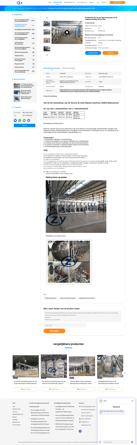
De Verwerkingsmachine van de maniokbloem (24, 33)
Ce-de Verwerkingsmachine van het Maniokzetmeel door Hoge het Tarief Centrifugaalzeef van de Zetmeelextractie (40, 430)
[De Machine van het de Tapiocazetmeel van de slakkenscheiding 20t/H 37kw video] (67, 32)
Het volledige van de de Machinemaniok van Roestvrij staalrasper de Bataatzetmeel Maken (40, 413)
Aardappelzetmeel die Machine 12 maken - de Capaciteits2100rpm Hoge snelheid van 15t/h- (64, 409)
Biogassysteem (24, 64)
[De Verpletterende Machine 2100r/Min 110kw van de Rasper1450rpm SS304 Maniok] (110, 366)
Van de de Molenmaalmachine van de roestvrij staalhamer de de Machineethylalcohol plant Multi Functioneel (64, 418)
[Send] (132, 442)
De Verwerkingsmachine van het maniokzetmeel (39, 404)
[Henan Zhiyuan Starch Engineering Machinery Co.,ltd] (20, 3)
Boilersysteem (24, 67)
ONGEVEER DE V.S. (18, 414)
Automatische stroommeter (24, 43)
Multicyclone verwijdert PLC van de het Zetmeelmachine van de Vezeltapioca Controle (82, 383)
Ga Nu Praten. (117, 2)
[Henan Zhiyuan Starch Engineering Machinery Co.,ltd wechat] (24, 120)
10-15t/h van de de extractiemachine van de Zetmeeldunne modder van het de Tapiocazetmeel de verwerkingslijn (27, 85)
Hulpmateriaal (24, 55)
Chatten (24, 125)
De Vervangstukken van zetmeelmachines (24, 71)
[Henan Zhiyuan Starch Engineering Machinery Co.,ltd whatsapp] (19, 120)
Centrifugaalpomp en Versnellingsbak (24, 38)
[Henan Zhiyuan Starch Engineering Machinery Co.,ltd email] (15, 120)
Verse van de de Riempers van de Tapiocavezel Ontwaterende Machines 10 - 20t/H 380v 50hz (27, 92)
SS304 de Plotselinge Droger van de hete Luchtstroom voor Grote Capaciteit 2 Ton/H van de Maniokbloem (64, 427)
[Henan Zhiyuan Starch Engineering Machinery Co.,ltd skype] (28, 120)
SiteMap (15, 419)
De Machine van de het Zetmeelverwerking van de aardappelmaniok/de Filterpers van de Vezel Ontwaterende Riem (40, 421)
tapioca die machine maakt (67, 298)
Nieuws (15, 417)
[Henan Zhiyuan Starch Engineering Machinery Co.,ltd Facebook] (80, 431)
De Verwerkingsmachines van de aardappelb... (24, 48)
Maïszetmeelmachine (24, 52)
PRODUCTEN (16, 409)
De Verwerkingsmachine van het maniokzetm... (24, 20)
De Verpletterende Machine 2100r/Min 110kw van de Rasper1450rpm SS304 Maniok (108, 383)
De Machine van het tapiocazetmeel (24, 25)
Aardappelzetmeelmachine (24, 29)
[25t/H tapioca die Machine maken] (17, 98)
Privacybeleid (17, 425)
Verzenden (54, 331)
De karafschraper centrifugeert (24, 59)
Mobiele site (16, 422)
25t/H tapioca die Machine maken (26, 97)
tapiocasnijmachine (50, 298)
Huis (14, 406)
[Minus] (132, 401)
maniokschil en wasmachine (86, 298)
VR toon (15, 412)
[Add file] (100, 442)
